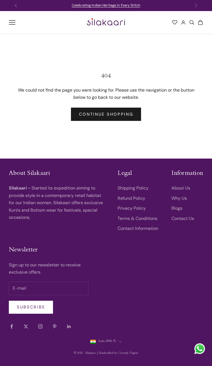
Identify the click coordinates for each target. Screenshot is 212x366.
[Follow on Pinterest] (54, 326)
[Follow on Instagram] (40, 326)
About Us (180, 188)
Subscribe (31, 307)
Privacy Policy (132, 208)
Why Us (179, 198)
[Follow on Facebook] (11, 326)
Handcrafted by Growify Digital (118, 353)
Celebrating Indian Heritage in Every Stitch (106, 5)
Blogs (176, 208)
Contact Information (138, 228)
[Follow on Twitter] (26, 326)
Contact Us (182, 218)
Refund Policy (131, 198)
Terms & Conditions (137, 218)
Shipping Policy (133, 188)
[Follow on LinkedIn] (69, 326)
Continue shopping (106, 114)
